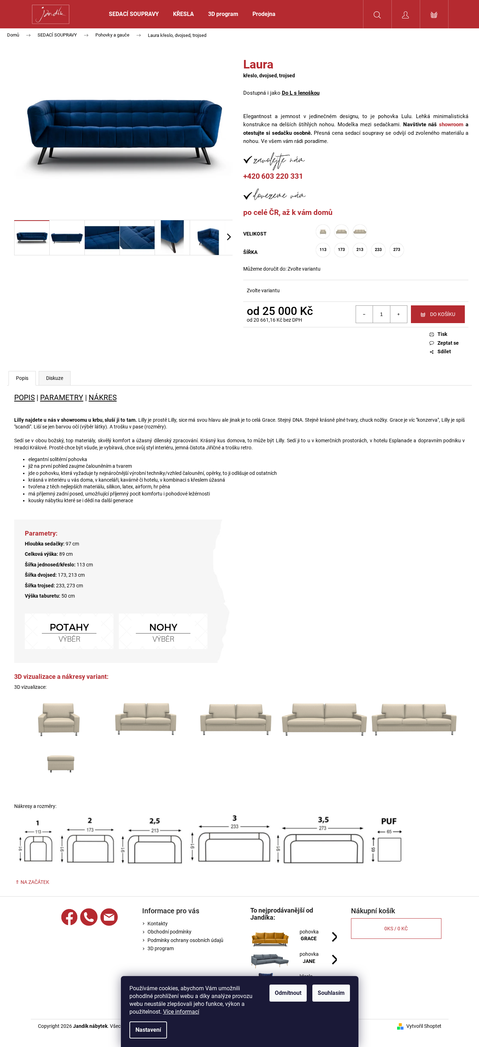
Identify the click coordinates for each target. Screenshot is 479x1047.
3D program (160, 948)
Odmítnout (288, 993)
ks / (396, 928)
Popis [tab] (22, 378)
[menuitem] (134, 14)
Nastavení (148, 1029)
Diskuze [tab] (54, 378)
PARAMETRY (61, 397)
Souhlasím (331, 993)
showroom (451, 124)
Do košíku (442, 314)
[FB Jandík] (69, 917)
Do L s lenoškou (300, 93)
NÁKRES (103, 397)
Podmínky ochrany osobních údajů (185, 940)
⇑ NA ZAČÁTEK (31, 882)
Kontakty (157, 923)
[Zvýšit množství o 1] (398, 314)
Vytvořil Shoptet (423, 1026)
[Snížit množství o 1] (364, 314)
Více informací (181, 1011)
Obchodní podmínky (169, 932)
